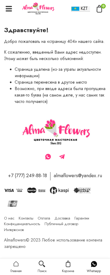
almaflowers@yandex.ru (78, 175)
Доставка (62, 218)
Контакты (26, 218)
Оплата (44, 218)
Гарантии (81, 218)
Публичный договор (61, 223)
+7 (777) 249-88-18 (27, 175)
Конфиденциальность (22, 223)
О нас (9, 218)
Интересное (14, 229)
